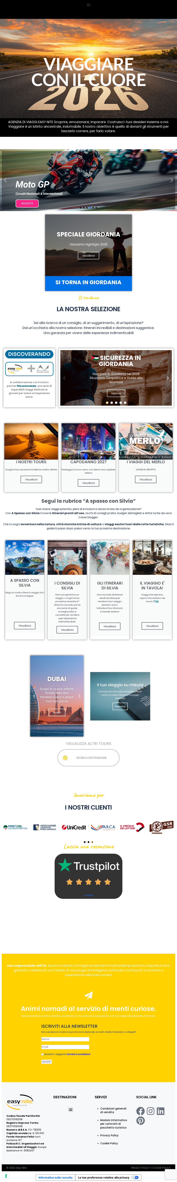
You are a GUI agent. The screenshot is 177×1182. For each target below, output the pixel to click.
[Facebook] (140, 1111)
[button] (88, 4)
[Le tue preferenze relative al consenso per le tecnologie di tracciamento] (6, 1176)
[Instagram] (150, 1111)
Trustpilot (88, 895)
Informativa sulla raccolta (55, 1177)
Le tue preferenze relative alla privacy (103, 1177)
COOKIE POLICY (161, 1168)
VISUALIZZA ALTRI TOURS (88, 743)
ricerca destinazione (92, 758)
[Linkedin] (160, 1111)
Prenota (120, 706)
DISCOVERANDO (29, 354)
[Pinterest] (140, 1120)
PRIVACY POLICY (141, 1168)
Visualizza (31, 479)
